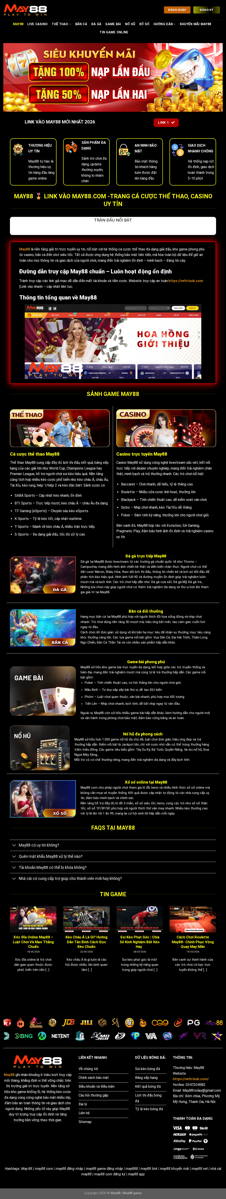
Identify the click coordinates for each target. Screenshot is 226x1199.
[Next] (217, 944)
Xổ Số (144, 24)
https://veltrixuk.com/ (191, 1079)
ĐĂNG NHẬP (177, 9)
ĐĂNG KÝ (206, 9)
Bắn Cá (81, 24)
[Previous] (9, 944)
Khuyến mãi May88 (195, 24)
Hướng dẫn (163, 24)
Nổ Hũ (130, 24)
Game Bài (113, 24)
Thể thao (60, 24)
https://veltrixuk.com (185, 281)
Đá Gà (96, 24)
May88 (18, 24)
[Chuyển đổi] (14, 845)
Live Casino (37, 24)
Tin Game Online (114, 32)
